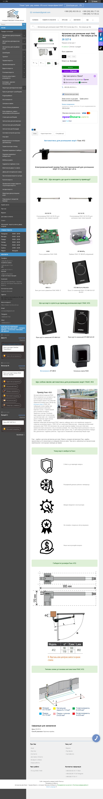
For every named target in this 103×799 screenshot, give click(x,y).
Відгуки (3, 213)
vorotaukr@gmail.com (7, 311)
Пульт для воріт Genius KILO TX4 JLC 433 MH (12, 374)
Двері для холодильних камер (12, 172)
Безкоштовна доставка (71, 94)
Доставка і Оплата (37, 757)
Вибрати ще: (69, 61)
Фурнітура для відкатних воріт (12, 88)
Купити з (67, 71)
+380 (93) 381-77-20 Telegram (74, 774)
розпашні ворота (39, 404)
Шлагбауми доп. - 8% (74, 5)
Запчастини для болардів (11, 129)
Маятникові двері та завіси (11, 168)
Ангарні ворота (7, 189)
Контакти (77, 20)
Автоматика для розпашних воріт (12, 36)
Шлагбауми (6, 53)
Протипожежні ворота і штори (12, 176)
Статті (3, 220)
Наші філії (5, 137)
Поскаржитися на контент (64, 785)
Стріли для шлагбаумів (10, 117)
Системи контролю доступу (11, 133)
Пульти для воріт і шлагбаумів (12, 92)
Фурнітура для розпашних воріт (11, 194)
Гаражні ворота (8, 60)
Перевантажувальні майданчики (9, 155)
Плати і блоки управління (11, 107)
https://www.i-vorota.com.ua (9, 305)
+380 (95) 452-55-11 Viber (73, 771)
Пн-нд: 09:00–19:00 (36, 771)
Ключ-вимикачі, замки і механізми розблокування (11, 112)
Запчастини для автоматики (12, 121)
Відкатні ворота (8, 68)
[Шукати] (24, 24)
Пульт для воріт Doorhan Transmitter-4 (10, 348)
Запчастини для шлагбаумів (12, 125)
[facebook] (32, 130)
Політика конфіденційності (80, 785)
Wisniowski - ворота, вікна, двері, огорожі (11, 225)
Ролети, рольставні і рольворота (9, 77)
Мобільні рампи (8, 160)
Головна (35, 20)
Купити (70, 67)
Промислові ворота (9, 64)
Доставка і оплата (7, 216)
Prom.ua (61, 781)
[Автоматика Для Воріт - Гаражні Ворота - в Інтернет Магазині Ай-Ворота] (13, 14)
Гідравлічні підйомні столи (11, 164)
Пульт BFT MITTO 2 (9, 422)
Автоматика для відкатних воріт (11, 42)
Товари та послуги (7, 31)
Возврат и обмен (36, 760)
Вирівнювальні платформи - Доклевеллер (11, 141)
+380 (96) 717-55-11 (71, 776)
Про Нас (33, 751)
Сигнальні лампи (8, 103)
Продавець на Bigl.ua (51, 783)
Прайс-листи (5, 205)
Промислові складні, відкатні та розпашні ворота (12, 184)
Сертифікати (70, 754)
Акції (32, 748)
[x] (35, 130)
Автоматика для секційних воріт (11, 48)
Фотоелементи (7, 99)
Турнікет (5, 56)
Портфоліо (69, 751)
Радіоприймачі (7, 95)
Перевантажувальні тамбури (12, 150)
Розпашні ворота (8, 72)
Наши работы (35, 763)
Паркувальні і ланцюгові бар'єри (10, 200)
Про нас (3, 209)
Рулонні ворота (7, 180)
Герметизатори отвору (10, 146)
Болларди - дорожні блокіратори (9, 83)
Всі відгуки (20, 434)
